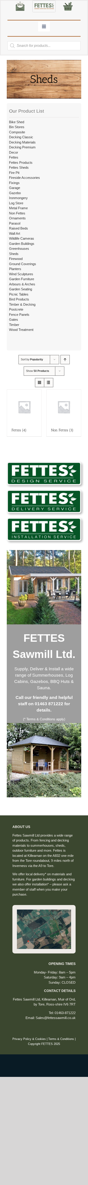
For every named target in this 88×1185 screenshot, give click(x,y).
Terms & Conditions (61, 1039)
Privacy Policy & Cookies (29, 1039)
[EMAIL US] (20, 2)
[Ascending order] (65, 359)
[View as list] (48, 382)
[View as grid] (39, 382)
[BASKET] (68, 2)
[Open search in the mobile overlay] (44, 45)
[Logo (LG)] (44, 2)
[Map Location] (44, 911)
